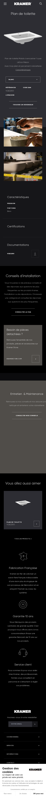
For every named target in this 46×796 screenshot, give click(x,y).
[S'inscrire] (35, 724)
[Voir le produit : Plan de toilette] (36, 524)
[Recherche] (40, 3)
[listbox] (23, 79)
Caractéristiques (23, 70)
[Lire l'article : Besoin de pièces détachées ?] (35, 359)
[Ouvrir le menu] (5, 4)
